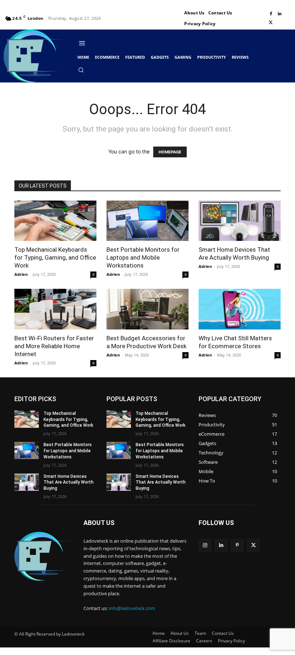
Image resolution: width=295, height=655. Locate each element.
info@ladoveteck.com (132, 608)
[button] (81, 70)
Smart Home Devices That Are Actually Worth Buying (69, 482)
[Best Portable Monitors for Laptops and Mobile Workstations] (147, 221)
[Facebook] (271, 14)
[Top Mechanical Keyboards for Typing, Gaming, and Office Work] (55, 221)
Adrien (21, 274)
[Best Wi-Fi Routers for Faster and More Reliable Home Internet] (55, 309)
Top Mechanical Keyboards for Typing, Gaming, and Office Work (55, 257)
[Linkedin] (279, 14)
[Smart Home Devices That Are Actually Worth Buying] (240, 221)
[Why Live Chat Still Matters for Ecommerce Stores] (240, 309)
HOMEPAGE (170, 151)
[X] (271, 22)
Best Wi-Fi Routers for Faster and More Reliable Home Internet (54, 346)
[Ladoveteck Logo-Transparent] (35, 56)
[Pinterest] (237, 545)
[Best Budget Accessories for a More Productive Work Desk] (147, 309)
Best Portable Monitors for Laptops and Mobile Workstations (143, 257)
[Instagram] (205, 545)
